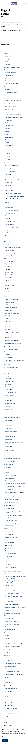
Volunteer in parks (8, 370)
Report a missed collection (11, 227)
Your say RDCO (8, 241)
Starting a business (8, 525)
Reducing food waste (10, 224)
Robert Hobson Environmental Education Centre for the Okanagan (14, 361)
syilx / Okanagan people (10, 171)
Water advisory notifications (11, 431)
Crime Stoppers (9, 145)
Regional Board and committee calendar (15, 599)
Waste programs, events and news (13, 679)
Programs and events (10, 213)
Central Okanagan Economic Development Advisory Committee (15, 577)
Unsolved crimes (10, 153)
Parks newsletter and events (12, 671)
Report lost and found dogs (11, 83)
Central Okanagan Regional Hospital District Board (14, 581)
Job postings (7, 655)
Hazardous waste (9, 205)
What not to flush (9, 446)
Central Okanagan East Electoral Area (14, 643)
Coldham (7, 269)
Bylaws (6, 61)
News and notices (8, 658)
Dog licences (8, 78)
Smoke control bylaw (10, 395)
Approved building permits (11, 461)
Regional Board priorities (11, 713)
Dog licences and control (10, 72)
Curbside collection (9, 188)
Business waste (9, 182)
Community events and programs (12, 67)
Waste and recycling (9, 177)
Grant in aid (7, 652)
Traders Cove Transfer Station (13, 198)
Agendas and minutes (9, 534)
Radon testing (8, 389)
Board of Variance (9, 573)
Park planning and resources (11, 349)
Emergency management (10, 86)
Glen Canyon (8, 277)
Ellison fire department (10, 106)
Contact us (6, 632)
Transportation (7, 412)
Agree (5, 740)
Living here (5, 53)
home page (17, 30)
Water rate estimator (10, 436)
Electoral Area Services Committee (13, 588)
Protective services (8, 137)
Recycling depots (10, 221)
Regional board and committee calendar (14, 674)
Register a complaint (10, 626)
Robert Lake (8, 321)
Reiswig (7, 318)
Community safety (8, 70)
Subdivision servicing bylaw (12, 502)
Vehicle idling (8, 397)
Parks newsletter (8, 357)
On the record (8, 669)
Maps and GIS (7, 131)
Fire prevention (8, 120)
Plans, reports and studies (10, 688)
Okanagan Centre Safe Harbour (12, 313)
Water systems (8, 439)
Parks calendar (7, 354)
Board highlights (9, 660)
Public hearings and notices (12, 499)
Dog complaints (9, 75)
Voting (6, 716)
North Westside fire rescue (11, 112)
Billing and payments (9, 542)
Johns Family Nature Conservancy (13, 285)
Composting (8, 185)
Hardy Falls (8, 283)
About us (8, 156)
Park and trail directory (9, 261)
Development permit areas (11, 481)
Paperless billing (10, 559)
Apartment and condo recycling (12, 179)
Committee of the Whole (11, 585)
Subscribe (7, 677)
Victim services (8, 159)
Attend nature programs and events (12, 247)
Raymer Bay (8, 315)
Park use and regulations (10, 352)
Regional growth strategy (10, 523)
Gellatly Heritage (9, 272)
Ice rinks (6, 258)
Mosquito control (9, 420)
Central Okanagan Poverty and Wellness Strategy (15, 516)
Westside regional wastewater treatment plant (14, 443)
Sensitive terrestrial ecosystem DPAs (15, 486)
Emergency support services (12, 95)
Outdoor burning (9, 125)
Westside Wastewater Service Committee (15, 607)
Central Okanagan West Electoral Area (14, 646)
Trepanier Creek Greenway (11, 340)
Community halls (8, 255)
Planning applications (10, 496)
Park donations (7, 346)
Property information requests (11, 520)
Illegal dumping (9, 207)
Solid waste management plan (12, 696)
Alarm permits (7, 56)
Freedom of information (9, 649)
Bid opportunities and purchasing (12, 455)
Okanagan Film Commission (12, 593)
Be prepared (8, 89)
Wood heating (8, 400)
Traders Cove (8, 337)
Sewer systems (9, 425)
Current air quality (9, 381)
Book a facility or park (9, 250)
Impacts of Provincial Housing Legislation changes (15, 493)
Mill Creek (7, 305)
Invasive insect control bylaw (12, 621)
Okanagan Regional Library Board (13, 596)
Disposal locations (9, 190)
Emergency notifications (11, 92)
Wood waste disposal (10, 403)
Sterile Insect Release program (12, 604)
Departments (7, 635)
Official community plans (10, 475)
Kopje (6, 296)
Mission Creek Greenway (11, 307)
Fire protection (7, 103)
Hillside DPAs (9, 489)
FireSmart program (9, 123)
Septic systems (8, 423)
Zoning (6, 528)
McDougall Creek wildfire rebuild (13, 97)
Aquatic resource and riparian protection (15, 483)
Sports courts (7, 364)
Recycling (7, 218)
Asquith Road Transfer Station (13, 193)
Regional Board (9, 601)
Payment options (10, 561)
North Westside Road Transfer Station (15, 196)
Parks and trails (7, 244)
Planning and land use (9, 478)
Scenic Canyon (9, 326)
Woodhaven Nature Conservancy (13, 343)
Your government (7, 531)
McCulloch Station (9, 302)
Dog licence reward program (12, 80)
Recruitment (8, 128)
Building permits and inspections (12, 59)
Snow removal (8, 168)
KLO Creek (8, 294)
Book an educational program (11, 253)
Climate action (7, 406)
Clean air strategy (9, 378)
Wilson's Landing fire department (13, 114)
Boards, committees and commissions (13, 571)
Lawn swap (8, 384)
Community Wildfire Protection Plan (13, 117)
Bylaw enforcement (9, 618)
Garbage (7, 202)
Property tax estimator (10, 553)
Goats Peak (8, 280)
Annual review (8, 691)
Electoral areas (7, 641)
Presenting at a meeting (11, 708)
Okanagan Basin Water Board (12, 590)
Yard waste (8, 235)
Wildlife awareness (9, 232)
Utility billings (7, 174)
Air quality (6, 376)
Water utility (8, 682)
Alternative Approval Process (11, 537)
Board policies (7, 610)
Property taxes (7, 134)
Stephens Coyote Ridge (11, 335)
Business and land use (8, 450)
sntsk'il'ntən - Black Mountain (12, 332)
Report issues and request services (12, 162)
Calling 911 (8, 142)
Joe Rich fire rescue (10, 109)
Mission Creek (8, 310)
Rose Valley (8, 324)
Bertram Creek (8, 266)
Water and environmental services (12, 238)
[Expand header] (26, 3)
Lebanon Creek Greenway (11, 299)
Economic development (9, 470)
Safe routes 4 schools (10, 392)
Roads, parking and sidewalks (11, 165)
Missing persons (10, 150)
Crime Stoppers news (10, 666)
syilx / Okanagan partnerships (11, 367)
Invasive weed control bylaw (12, 624)
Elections (6, 638)
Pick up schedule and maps (11, 210)
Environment (6, 373)
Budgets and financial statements (12, 613)
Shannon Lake (8, 329)
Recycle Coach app (10, 215)
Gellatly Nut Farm (9, 274)
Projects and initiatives (9, 508)
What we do (7, 722)
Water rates (8, 434)
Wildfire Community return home (13, 100)
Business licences (8, 464)
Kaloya (7, 291)
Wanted (8, 148)
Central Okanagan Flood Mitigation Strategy (13, 511)
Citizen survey (7, 64)
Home (3, 50)
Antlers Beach (8, 264)
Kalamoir (7, 288)
